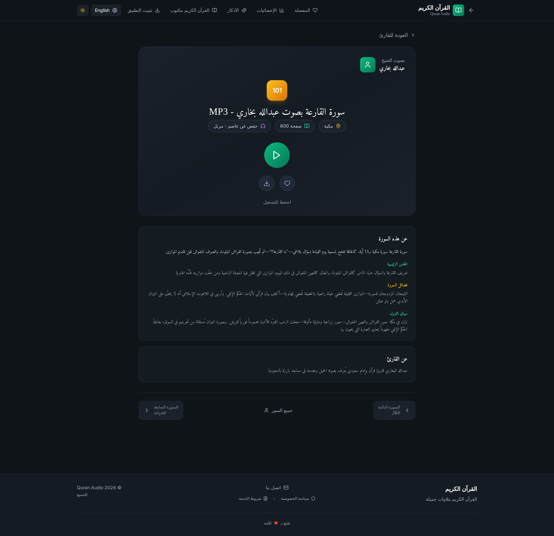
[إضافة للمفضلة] (287, 183)
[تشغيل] (277, 155)
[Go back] (471, 10)
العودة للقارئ (393, 35)
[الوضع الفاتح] (82, 10)
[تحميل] (266, 183)
